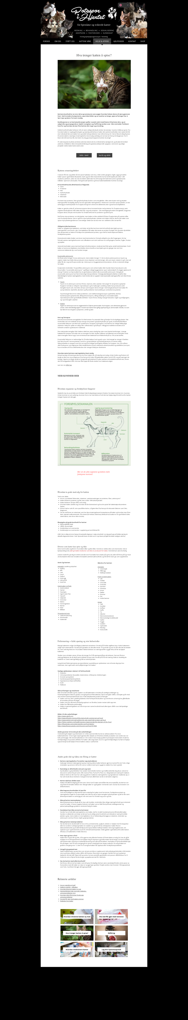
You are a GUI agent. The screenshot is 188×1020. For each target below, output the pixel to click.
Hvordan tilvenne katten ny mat (70, 889)
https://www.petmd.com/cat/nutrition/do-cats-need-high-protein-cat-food (82, 720)
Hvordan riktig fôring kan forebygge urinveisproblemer (72, 896)
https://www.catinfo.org (65, 716)
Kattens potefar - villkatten (69, 887)
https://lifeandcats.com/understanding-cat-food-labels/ (76, 724)
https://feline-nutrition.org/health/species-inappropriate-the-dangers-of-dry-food (84, 722)
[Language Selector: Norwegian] (124, 5)
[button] (145, 19)
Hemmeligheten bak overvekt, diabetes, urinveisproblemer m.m (73, 892)
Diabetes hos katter (66, 901)
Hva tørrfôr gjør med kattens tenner (72, 899)
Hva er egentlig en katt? (68, 885)
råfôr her (69, 365)
